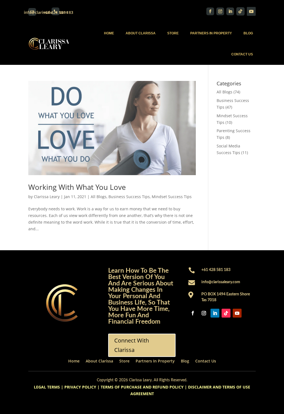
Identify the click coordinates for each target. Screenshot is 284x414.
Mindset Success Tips (172, 196)
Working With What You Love (77, 187)
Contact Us (242, 54)
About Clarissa (141, 33)
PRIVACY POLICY (80, 387)
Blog (248, 33)
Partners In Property (211, 33)
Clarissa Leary (47, 196)
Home (109, 33)
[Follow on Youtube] (251, 11)
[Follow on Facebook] (210, 11)
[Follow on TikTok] (240, 11)
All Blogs (98, 196)
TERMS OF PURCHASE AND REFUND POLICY (142, 387)
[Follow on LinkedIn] (230, 11)
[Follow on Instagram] (220, 11)
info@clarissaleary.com (220, 282)
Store (173, 33)
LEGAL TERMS (47, 387)
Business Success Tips (129, 196)
